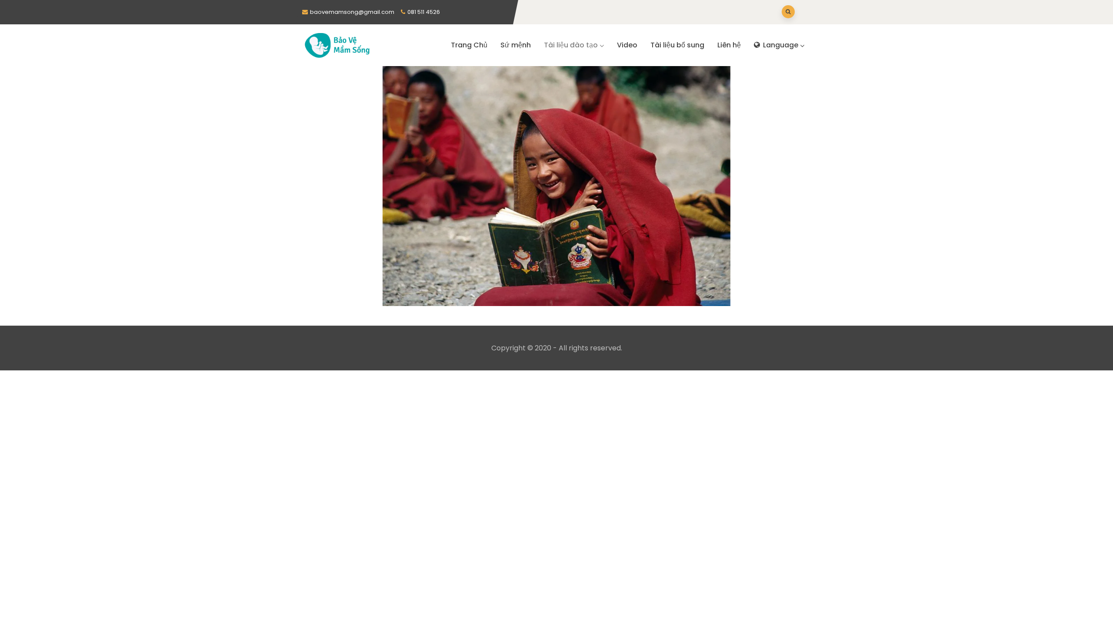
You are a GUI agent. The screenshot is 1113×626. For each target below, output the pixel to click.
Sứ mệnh (515, 45)
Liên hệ (729, 45)
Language (779, 45)
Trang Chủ (469, 45)
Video (627, 45)
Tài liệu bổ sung (677, 45)
